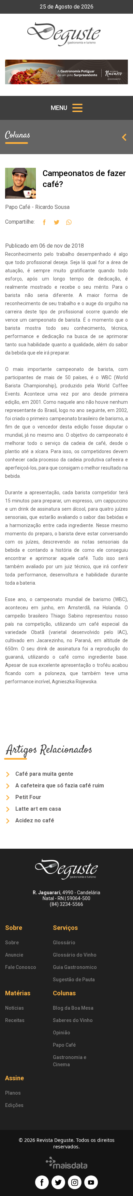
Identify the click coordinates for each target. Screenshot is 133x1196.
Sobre (12, 942)
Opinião (61, 1032)
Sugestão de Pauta (74, 979)
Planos (13, 1093)
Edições (14, 1105)
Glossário (64, 942)
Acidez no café (34, 820)
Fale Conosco (20, 967)
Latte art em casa (37, 809)
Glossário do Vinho (75, 955)
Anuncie (14, 955)
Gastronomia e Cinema (69, 1061)
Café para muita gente (43, 774)
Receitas (15, 1020)
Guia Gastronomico (75, 967)
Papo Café (64, 1045)
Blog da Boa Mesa (73, 1008)
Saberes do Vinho (73, 1020)
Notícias (14, 1008)
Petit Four (27, 797)
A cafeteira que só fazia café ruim (59, 785)
